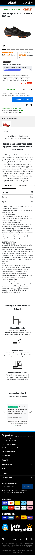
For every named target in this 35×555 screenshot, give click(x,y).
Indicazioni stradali (11, 440)
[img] (27, 75)
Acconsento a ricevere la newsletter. (16, 491)
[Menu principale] (3, 3)
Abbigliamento (23, 136)
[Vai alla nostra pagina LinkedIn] (32, 539)
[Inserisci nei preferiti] (27, 105)
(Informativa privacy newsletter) (14, 492)
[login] (32, 2)
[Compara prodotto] (31, 105)
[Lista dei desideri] (25, 2)
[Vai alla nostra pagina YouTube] (14, 539)
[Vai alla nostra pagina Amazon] (26, 539)
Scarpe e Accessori (11, 138)
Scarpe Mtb (22, 138)
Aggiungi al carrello (23, 99)
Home (9, 136)
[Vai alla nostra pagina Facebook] (9, 539)
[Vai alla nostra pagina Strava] (20, 539)
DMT (28, 138)
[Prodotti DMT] (27, 9)
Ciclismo (14, 136)
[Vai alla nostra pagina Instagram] (3, 539)
